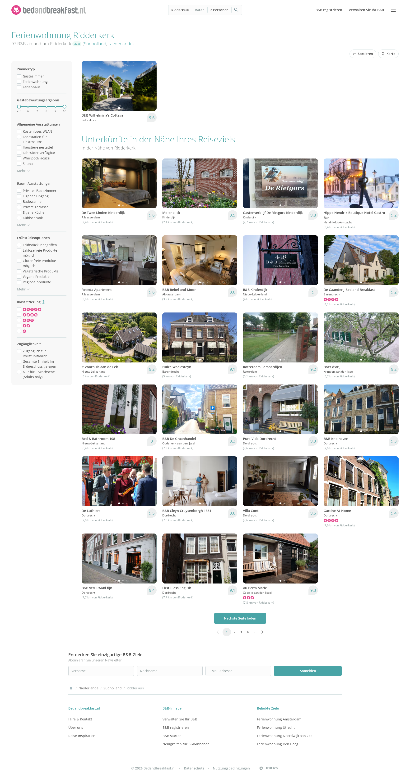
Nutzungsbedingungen (231, 768)
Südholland (95, 43)
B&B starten (172, 735)
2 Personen (219, 10)
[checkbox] (19, 76)
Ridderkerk (180, 10)
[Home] (71, 688)
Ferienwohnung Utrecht (276, 727)
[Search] (236, 10)
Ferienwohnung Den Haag (277, 744)
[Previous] (88, 85)
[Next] (150, 85)
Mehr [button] (21, 170)
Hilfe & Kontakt (80, 719)
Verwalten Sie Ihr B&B (180, 719)
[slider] (19, 107)
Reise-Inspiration (81, 735)
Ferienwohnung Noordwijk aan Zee (284, 735)
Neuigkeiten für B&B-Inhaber (186, 744)
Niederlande (120, 43)
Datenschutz (194, 768)
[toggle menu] (393, 10)
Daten (200, 10)
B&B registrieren (176, 727)
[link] (49, 10)
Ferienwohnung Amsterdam (279, 719)
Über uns (75, 727)
